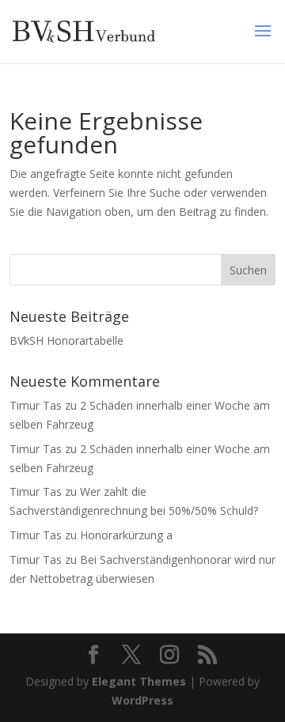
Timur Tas (36, 405)
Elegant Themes (139, 681)
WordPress (142, 700)
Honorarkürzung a (126, 534)
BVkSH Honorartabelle (67, 340)
